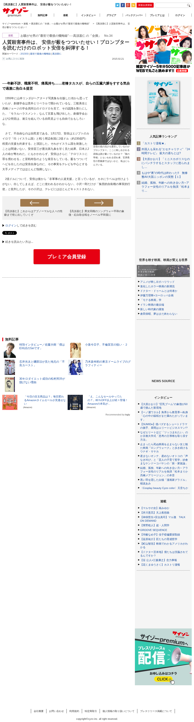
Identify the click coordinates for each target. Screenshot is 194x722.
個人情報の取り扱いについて (118, 711)
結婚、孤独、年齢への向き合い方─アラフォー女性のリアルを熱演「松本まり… (166, 186)
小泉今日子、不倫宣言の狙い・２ (106, 344)
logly (127, 414)
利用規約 (74, 711)
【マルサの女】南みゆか (154, 508)
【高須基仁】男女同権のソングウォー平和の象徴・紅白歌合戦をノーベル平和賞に (96, 213)
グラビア (111, 15)
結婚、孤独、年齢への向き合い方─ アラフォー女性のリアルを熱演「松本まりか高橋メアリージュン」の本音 (164, 471)
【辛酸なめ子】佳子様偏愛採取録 (160, 534)
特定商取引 (91, 711)
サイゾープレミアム (15, 12)
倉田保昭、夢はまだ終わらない (158, 313)
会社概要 (39, 711)
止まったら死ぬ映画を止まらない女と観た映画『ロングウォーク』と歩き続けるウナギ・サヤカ (164, 448)
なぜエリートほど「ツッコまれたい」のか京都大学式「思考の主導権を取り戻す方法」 (164, 436)
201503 (24, 53)
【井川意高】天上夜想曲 (154, 512)
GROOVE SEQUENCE (153, 530)
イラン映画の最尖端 (152, 304)
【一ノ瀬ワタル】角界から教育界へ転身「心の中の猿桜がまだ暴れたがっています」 (164, 416)
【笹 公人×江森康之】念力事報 (158, 560)
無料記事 (43, 15)
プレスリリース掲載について (156, 711)
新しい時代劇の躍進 (152, 309)
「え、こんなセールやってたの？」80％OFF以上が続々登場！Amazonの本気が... (108, 400)
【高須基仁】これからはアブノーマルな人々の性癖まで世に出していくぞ (33, 213)
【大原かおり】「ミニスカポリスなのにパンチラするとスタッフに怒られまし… (166, 163)
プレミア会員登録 (66, 256)
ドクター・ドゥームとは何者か (158, 290)
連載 (65, 15)
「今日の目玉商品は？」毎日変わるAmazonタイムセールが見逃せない (45, 400)
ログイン (11, 225)
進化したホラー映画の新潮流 (157, 286)
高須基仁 (56, 53)
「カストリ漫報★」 (154, 143)
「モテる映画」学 (150, 299)
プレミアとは (157, 15)
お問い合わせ (56, 711)
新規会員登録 (145, 5)
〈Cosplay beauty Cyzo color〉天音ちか (164, 487)
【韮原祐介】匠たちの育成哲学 (158, 539)
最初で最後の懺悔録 (40, 53)
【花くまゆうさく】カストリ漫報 (160, 564)
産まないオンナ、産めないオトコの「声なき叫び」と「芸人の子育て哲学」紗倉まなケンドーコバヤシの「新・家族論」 (164, 459)
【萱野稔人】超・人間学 (154, 525)
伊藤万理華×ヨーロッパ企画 (157, 295)
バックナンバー (134, 15)
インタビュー (88, 15)
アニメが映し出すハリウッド (157, 281)
